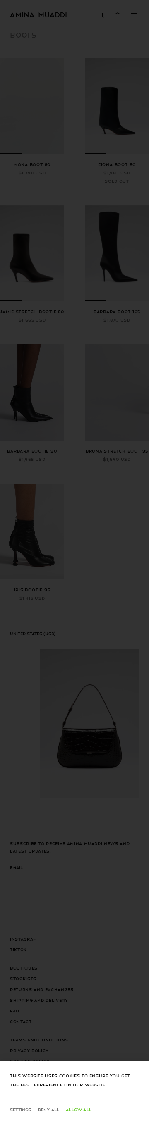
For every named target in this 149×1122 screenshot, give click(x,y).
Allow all (78, 1109)
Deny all (49, 1109)
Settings (20, 1109)
